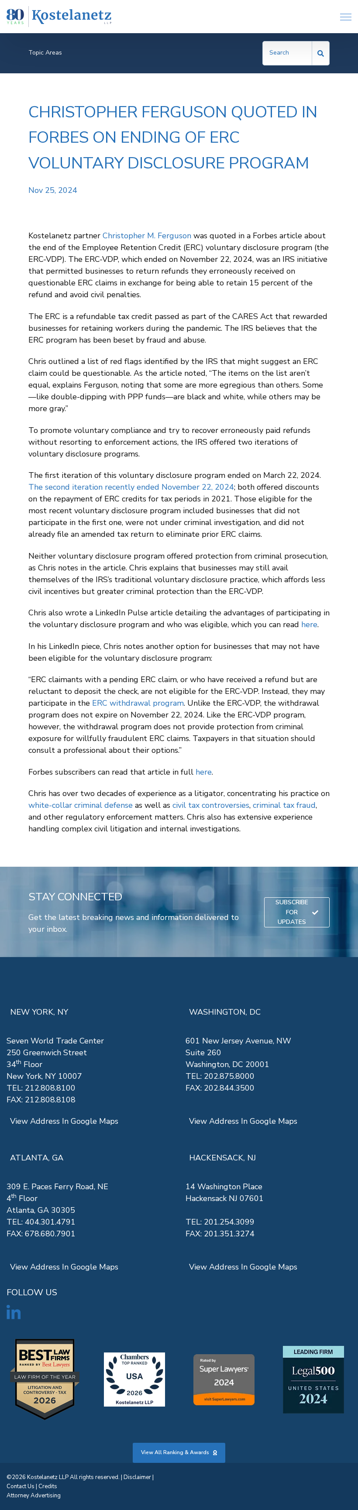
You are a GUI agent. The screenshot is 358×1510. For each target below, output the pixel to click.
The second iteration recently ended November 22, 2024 (131, 487)
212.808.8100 (50, 1088)
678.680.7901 (50, 1234)
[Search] (321, 53)
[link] (59, 16)
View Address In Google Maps (64, 1121)
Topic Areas (45, 52)
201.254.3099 (229, 1222)
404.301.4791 (50, 1222)
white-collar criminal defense (80, 805)
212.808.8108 (50, 1100)
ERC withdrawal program (138, 703)
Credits (47, 1486)
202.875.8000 (229, 1076)
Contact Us (20, 1486)
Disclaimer (137, 1477)
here (309, 624)
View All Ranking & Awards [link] (175, 1452)
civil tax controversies (210, 805)
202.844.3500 (229, 1088)
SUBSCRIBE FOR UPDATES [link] (291, 912)
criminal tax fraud (284, 805)
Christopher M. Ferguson (147, 235)
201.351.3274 (229, 1234)
